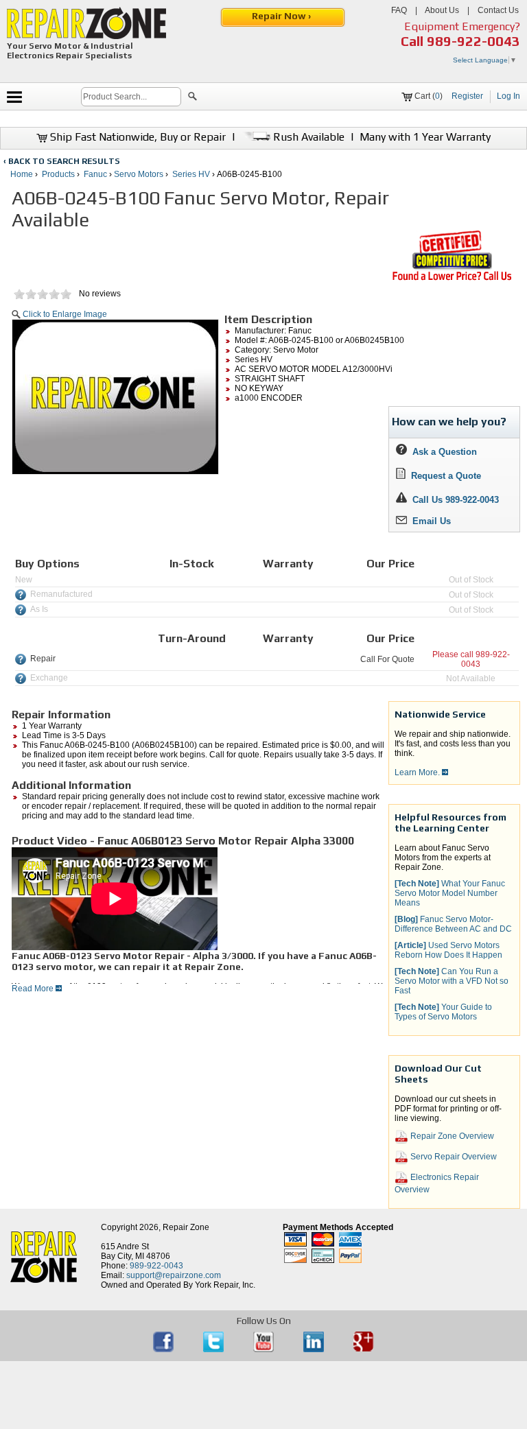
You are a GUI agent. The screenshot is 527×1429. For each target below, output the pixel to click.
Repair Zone (186, 1227)
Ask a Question (442, 452)
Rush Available (307, 136)
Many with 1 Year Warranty (425, 136)
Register (467, 96)
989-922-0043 (473, 41)
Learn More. (418, 772)
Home (21, 174)
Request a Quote (443, 476)
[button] (192, 98)
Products (58, 174)
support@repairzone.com (173, 1275)
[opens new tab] (451, 279)
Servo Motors (138, 174)
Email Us (429, 521)
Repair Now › (282, 15)
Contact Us (498, 10)
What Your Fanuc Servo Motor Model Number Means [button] (450, 893)
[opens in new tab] (164, 1349)
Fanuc (95, 174)
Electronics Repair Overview (437, 1183)
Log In (508, 96)
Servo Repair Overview (452, 1156)
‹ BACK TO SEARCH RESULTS (61, 161)
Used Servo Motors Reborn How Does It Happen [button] (448, 950)
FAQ (399, 10)
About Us (442, 10)
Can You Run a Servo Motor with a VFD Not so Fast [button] (451, 981)
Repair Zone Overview (451, 1136)
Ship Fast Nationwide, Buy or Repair (136, 136)
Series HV (191, 174)
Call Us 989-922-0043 (455, 500)
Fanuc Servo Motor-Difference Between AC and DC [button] (453, 924)
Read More (34, 988)
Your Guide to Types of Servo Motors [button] (443, 1011)
